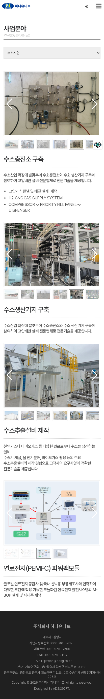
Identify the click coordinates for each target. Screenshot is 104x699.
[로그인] (86, 6)
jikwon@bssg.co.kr (57, 661)
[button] (94, 103)
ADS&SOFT (61, 688)
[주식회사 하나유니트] (16, 6)
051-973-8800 (58, 649)
